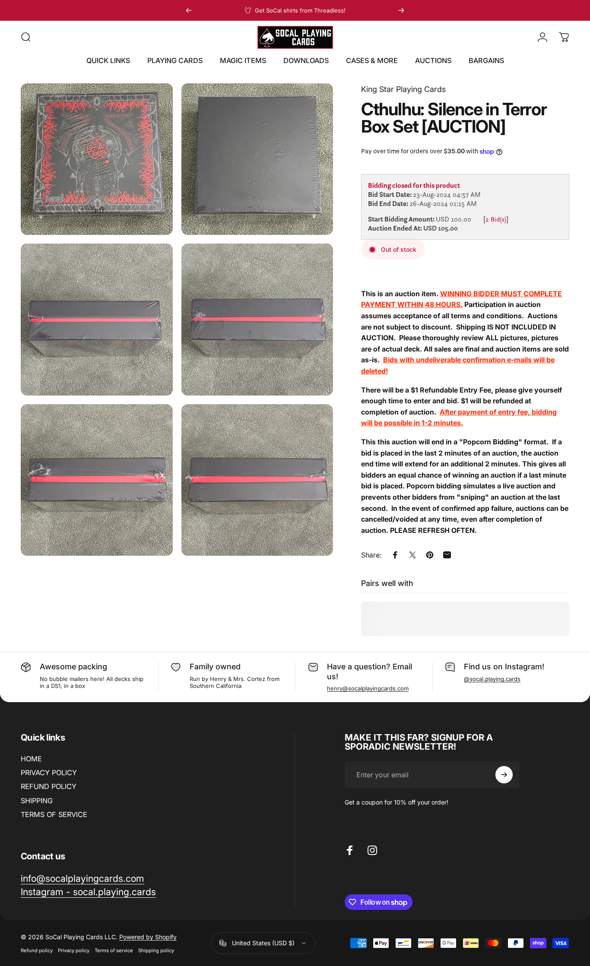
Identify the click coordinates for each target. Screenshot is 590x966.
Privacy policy (73, 950)
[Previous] (188, 10)
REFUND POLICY (48, 786)
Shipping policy (156, 950)
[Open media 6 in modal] (257, 480)
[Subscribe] (504, 774)
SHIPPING (37, 800)
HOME (31, 758)
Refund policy (37, 950)
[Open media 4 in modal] (257, 320)
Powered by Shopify (148, 937)
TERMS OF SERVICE (54, 814)
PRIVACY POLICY (49, 772)
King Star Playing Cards (403, 89)
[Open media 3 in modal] (97, 320)
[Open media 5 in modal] (97, 480)
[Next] (401, 10)
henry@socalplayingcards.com (368, 688)
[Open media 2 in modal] (257, 159)
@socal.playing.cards (492, 678)
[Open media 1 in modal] (97, 159)
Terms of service (114, 950)
